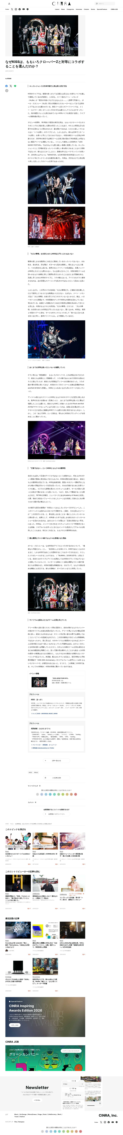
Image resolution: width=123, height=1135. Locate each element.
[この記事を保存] (6, 90)
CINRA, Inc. (108, 1115)
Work (59, 1114)
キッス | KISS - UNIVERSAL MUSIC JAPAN (45, 713)
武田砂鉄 (9, 78)
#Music (36, 772)
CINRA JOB (114, 9)
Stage (40, 1114)
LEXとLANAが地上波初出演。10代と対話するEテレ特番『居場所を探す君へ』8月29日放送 (72, 945)
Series (93, 9)
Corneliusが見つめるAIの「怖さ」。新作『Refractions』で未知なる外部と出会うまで (17, 945)
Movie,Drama (32, 1114)
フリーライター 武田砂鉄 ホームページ (44, 745)
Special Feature (102, 9)
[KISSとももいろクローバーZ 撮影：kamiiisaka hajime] (56, 422)
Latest (57, 9)
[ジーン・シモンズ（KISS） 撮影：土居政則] (56, 322)
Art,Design (23, 1114)
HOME (7, 823)
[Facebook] (20, 9)
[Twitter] (12, 9)
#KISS (30, 772)
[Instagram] (16, 9)
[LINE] (28, 9)
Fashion (22, 1116)
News (63, 9)
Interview (79, 9)
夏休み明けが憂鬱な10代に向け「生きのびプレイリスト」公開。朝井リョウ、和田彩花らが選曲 (45, 945)
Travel (16, 1116)
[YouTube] (23, 9)
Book (44, 1114)
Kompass (21, 1121)
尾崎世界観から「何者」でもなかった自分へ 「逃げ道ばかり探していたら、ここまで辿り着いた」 (17, 898)
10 (75, 794)
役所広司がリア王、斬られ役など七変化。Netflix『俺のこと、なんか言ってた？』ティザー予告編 (45, 981)
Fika (15, 1121)
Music (12, 823)
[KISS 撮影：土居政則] (56, 167)
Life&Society (52, 1114)
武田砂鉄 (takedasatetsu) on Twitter (43, 748)
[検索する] (97, 3)
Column (86, 9)
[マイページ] (9, 4)
